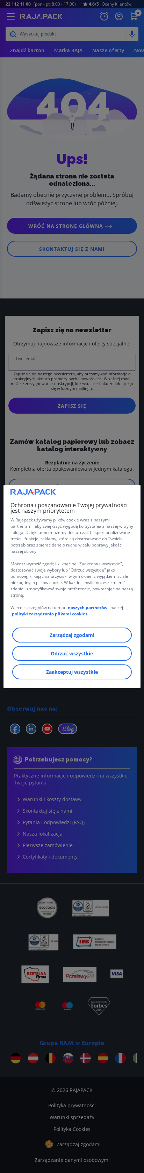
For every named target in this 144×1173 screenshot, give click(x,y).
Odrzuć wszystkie (72, 653)
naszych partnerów (88, 608)
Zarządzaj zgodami (72, 635)
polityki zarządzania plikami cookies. (50, 614)
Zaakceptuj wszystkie (72, 672)
